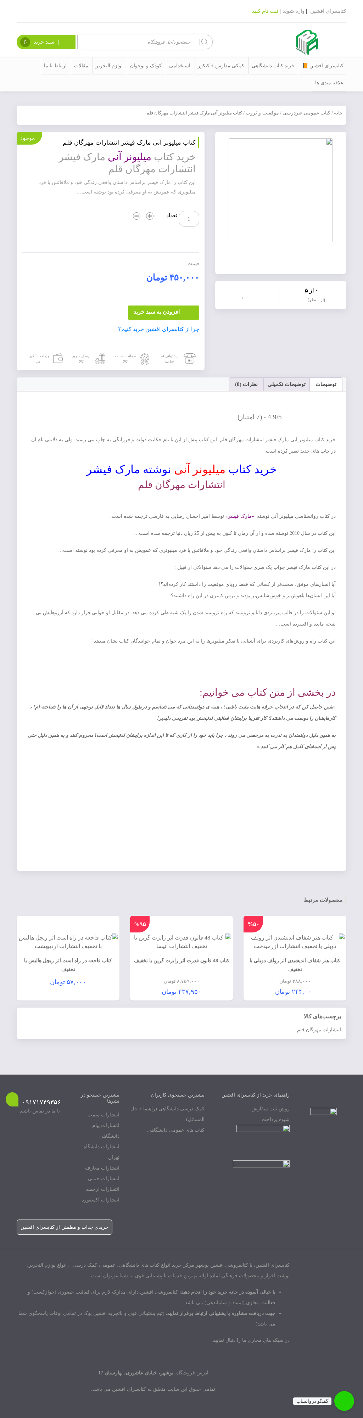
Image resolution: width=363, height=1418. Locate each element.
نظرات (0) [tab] (246, 384)
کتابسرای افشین (328, 11)
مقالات (81, 65)
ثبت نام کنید (265, 11)
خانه (338, 113)
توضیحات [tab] (325, 384)
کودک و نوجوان (146, 65)
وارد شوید (294, 11)
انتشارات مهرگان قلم (319, 1029)
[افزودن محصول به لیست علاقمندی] (244, 294)
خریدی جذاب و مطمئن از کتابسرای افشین (64, 1227)
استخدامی (179, 65)
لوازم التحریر (109, 65)
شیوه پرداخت (276, 1119)
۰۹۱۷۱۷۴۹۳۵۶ (41, 1102)
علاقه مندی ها (329, 82)
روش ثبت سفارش (270, 1108)
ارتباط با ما (55, 65)
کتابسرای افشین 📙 (323, 65)
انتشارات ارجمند (102, 1189)
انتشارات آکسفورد (100, 1200)
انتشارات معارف (102, 1168)
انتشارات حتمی (103, 1178)
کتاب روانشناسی (312, 516)
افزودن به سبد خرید (157, 312)
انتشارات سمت (103, 1114)
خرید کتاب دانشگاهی (273, 65)
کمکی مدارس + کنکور (221, 65)
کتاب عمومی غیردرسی (306, 113)
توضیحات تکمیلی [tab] (287, 384)
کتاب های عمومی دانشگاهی (176, 1130)
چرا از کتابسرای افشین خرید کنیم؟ (158, 329)
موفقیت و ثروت (262, 113)
